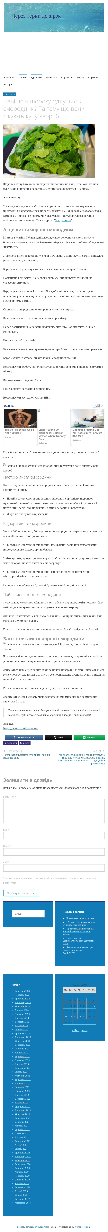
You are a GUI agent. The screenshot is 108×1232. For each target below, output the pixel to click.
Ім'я (6, 830)
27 (84, 1016)
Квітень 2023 (22, 1064)
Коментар (9, 797)
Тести (80, 77)
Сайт (6, 862)
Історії (8, 84)
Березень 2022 (22, 1098)
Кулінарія (51, 77)
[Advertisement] (54, 56)
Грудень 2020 (22, 1152)
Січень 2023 (21, 1071)
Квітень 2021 (22, 1137)
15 (93, 1006)
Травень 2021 (22, 1133)
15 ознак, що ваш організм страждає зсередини (79, 923)
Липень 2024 (22, 1010)
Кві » (84, 1030)
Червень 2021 (22, 1129)
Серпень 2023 (22, 1048)
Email (7, 846)
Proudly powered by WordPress (33, 1226)
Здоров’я (36, 77)
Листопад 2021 (23, 1110)
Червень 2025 (22, 994)
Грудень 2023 (22, 1033)
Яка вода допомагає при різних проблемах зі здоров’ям (78, 950)
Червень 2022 (22, 1087)
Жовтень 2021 (22, 1114)
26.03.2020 (10, 94)
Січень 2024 (21, 1029)
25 (75, 1016)
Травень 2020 (22, 1179)
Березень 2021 (22, 1141)
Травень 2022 (22, 1090)
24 (70, 1016)
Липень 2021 (22, 1125)
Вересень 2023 (23, 1044)
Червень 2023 (22, 1056)
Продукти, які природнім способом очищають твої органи (78, 931)
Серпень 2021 (22, 1121)
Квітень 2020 (22, 1183)
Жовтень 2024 (22, 1006)
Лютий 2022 (21, 1102)
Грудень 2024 (22, 998)
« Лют (75, 1030)
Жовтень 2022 (22, 1075)
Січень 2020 (21, 1194)
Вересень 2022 (23, 1079)
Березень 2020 (22, 1187)
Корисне (93, 77)
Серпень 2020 (22, 1168)
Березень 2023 (22, 1067)
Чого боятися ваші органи (80, 918)
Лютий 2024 (21, 1025)
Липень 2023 (22, 1052)
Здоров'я (12, 743)
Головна (9, 77)
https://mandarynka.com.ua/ (20, 728)
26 (79, 1016)
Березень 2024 (22, 1021)
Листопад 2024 (23, 1002)
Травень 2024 (22, 1014)
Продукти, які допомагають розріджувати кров (78, 940)
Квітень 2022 (22, 1094)
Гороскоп (67, 77)
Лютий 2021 (21, 1144)
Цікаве (23, 77)
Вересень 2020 (23, 1164)
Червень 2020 (22, 1175)
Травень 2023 (22, 1060)
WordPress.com (82, 1226)
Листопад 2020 (23, 1156)
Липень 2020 (22, 1171)
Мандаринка (63, 220)
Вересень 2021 (23, 1118)
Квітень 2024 (22, 1017)
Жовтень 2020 (22, 1160)
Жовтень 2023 (22, 1041)
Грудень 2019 (22, 1198)
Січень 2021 (21, 1148)
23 (66, 1016)
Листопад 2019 (23, 1202)
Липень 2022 (22, 1083)
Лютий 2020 (21, 1191)
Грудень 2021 (22, 1106)
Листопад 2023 (23, 1037)
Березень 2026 (22, 991)
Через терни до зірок (36, 15)
